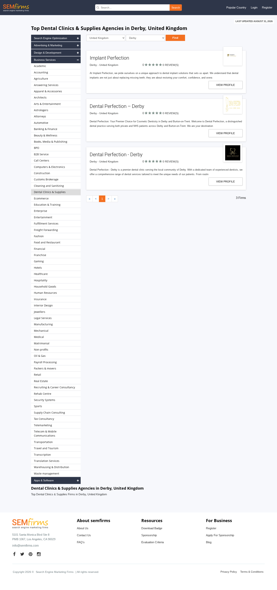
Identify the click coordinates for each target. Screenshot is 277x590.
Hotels (38, 267)
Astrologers (41, 110)
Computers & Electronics (49, 167)
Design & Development (47, 52)
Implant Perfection (110, 58)
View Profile (225, 84)
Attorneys (40, 116)
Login (254, 7)
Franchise (40, 255)
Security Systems (44, 400)
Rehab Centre (42, 393)
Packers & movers (45, 368)
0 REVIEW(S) (171, 64)
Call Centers (41, 160)
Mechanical (41, 330)
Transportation (43, 442)
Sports (38, 406)
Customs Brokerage (46, 179)
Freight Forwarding (46, 230)
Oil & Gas (40, 356)
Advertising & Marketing (48, 45)
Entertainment (43, 217)
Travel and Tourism (46, 448)
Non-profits (41, 349)
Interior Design (43, 305)
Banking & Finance (45, 129)
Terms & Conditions (251, 571)
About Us (82, 528)
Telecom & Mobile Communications (45, 433)
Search (175, 7)
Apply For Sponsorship (220, 535)
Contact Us (84, 535)
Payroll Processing (45, 362)
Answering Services (46, 85)
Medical (39, 337)
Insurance (40, 299)
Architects (40, 97)
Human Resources (45, 293)
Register (267, 7)
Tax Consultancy (44, 419)
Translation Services (46, 461)
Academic (40, 66)
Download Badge (151, 528)
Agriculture (41, 78)
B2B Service (41, 154)
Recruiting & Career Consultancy (54, 387)
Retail (37, 374)
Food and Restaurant (47, 242)
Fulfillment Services (46, 223)
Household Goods (45, 286)
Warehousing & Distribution (51, 467)
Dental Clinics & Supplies (50, 192)
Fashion (39, 236)
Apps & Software (44, 480)
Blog (208, 542)
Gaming (39, 261)
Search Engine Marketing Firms (54, 571)
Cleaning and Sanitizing (49, 186)
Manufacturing (43, 324)
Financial (39, 249)
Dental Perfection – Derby (117, 106)
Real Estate (41, 381)
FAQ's (81, 542)
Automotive (41, 123)
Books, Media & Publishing (50, 141)
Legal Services (43, 318)
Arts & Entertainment (47, 104)
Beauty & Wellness (45, 135)
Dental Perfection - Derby (116, 154)
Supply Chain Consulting (49, 412)
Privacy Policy (228, 571)
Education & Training (47, 204)
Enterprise (40, 211)
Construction (42, 173)
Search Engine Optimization (50, 38)
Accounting (41, 72)
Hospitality (40, 280)
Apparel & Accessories (48, 91)
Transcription (42, 454)
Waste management (46, 473)
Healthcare (41, 274)
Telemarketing (43, 425)
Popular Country (236, 7)
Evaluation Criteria (152, 542)
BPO (36, 148)
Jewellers (39, 312)
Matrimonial (41, 343)
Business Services (45, 59)
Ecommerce (41, 198)
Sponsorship (149, 535)
